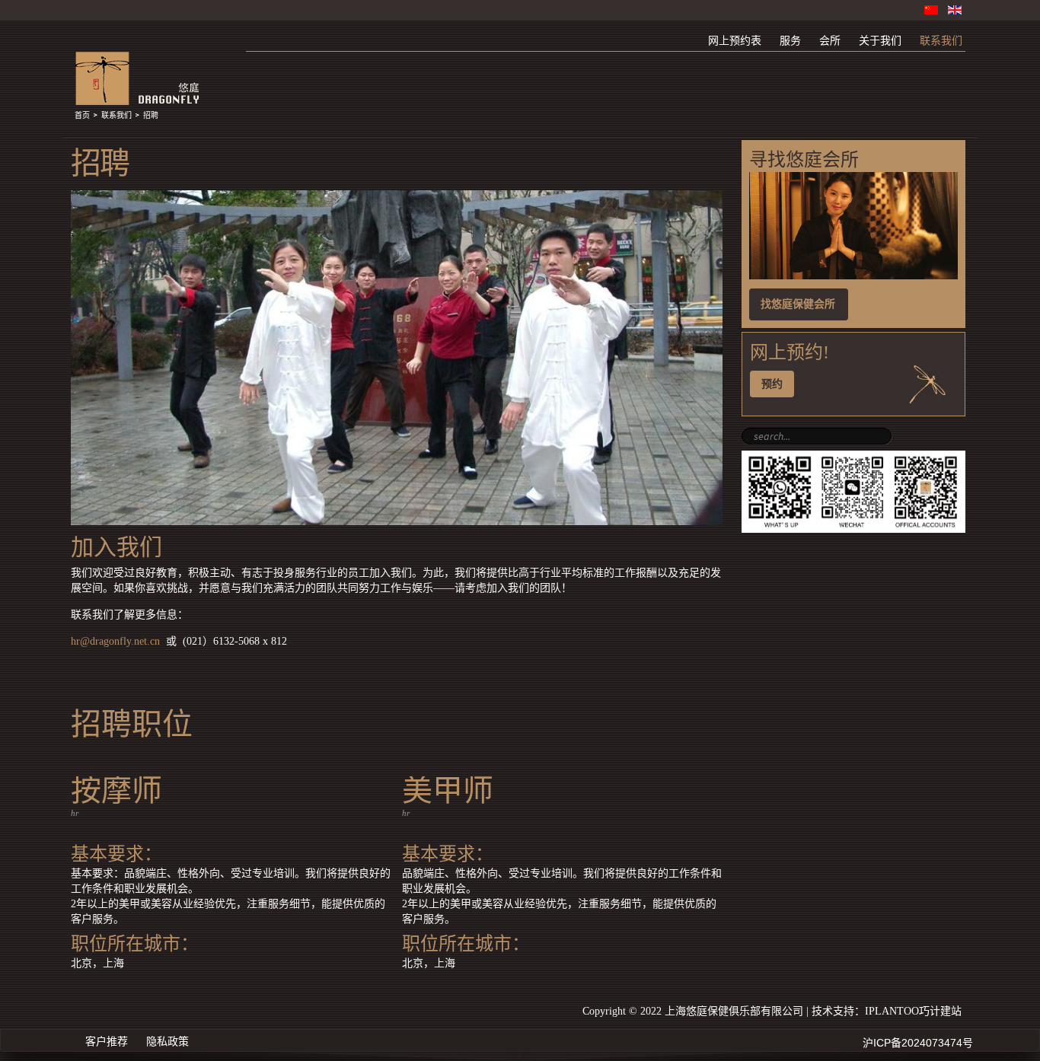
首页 (82, 115)
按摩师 (116, 790)
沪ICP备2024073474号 (918, 1043)
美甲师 (447, 790)
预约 (772, 384)
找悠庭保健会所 (798, 304)
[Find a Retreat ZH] (853, 276)
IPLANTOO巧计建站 (913, 1011)
